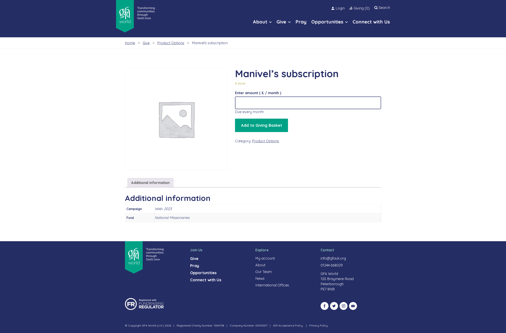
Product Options (170, 43)
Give (146, 43)
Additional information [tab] (150, 182)
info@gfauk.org (333, 258)
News (259, 278)
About (260, 265)
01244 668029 (332, 265)
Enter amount (258, 93)
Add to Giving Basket (261, 125)
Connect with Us (205, 279)
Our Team (263, 271)
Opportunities (203, 272)
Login (340, 8)
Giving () (362, 8)
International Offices (272, 285)
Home (130, 43)
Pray (194, 265)
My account (265, 258)
